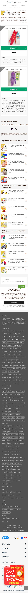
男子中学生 (5, 457)
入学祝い (14, 354)
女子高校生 (22, 457)
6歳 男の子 (16, 437)
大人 (9, 417)
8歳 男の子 (16, 440)
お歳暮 (16, 348)
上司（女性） (5, 414)
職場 (4, 518)
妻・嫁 (16, 394)
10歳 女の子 (22, 443)
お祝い (13, 368)
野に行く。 (11, 528)
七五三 (20, 351)
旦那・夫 (11, 394)
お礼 (9, 368)
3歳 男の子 (5, 434)
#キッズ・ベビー (10, 124)
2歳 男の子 (16, 431)
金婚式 (14, 333)
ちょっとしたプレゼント (7, 374)
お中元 (14, 345)
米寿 (23, 336)
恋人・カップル (5, 394)
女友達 (18, 391)
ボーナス (9, 380)
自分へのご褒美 (16, 371)
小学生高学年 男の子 (6, 454)
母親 (4, 397)
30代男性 (19, 466)
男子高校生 (16, 457)
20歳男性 (9, 463)
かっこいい (5, 495)
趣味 (14, 380)
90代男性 (4, 480)
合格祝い (4, 354)
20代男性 (19, 463)
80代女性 (9, 477)
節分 (4, 342)
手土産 (24, 368)
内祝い (11, 365)
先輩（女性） (16, 405)
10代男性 (21, 460)
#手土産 (3, 124)
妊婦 (23, 417)
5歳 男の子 (5, 437)
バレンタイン (9, 342)
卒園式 (4, 359)
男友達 (13, 391)
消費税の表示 (13, 562)
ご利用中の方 (5, 556)
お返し (4, 368)
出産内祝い (23, 365)
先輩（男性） (9, 405)
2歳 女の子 (22, 431)
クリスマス (11, 348)
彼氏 (4, 391)
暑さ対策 (11, 509)
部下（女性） (18, 408)
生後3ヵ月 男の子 (19, 425)
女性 (15, 480)
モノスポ (5, 528)
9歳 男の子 (5, 443)
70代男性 (4, 477)
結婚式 (10, 333)
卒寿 (4, 339)
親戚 (22, 400)
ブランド (17, 495)
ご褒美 (10, 371)
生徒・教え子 (5, 408)
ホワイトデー (16, 342)
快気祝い (9, 377)
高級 (4, 500)
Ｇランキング (8, 525)
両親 (9, 397)
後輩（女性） (11, 411)
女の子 (4, 483)
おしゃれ (9, 492)
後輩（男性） (5, 411)
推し (18, 420)
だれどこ (14, 525)
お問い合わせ (5, 562)
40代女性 (14, 469)
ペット (19, 380)
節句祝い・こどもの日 (13, 351)
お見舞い (20, 374)
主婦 (18, 417)
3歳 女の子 (10, 434)
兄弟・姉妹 (23, 397)
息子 (13, 397)
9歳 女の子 (10, 443)
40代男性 (19, 469)
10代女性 (16, 460)
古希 (9, 336)
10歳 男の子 (16, 443)
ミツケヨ (21, 528)
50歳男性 (4, 472)
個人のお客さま (6, 544)
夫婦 (13, 417)
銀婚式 (19, 333)
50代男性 (14, 472)
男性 (19, 480)
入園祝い (9, 354)
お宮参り (20, 348)
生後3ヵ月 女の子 (6, 428)
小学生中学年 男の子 (6, 451)
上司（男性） (18, 411)
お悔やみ (19, 377)
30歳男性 (9, 466)
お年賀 (22, 339)
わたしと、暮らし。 (7, 527)
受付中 (4, 5)
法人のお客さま (6, 548)
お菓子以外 (11, 506)
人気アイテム (13, 5)
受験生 (9, 518)
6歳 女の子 (22, 437)
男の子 (9, 483)
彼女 (9, 391)
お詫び (23, 380)
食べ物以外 (17, 506)
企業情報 (4, 552)
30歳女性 (4, 466)
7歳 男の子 (5, 440)
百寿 (13, 339)
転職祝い (19, 359)
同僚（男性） (11, 414)
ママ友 (22, 391)
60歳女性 (19, 472)
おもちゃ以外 (5, 506)
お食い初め (5, 351)
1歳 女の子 (10, 431)
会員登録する (14, 302)
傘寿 (18, 336)
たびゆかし (5, 530)
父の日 (4, 345)
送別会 (9, 362)
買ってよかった (11, 495)
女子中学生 (11, 457)
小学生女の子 (16, 446)
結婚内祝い (17, 365)
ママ (4, 420)
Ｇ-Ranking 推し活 (21, 530)
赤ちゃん (9, 420)
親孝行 (14, 377)
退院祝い (4, 377)
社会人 (18, 518)
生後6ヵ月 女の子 (22, 428)
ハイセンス (14, 492)
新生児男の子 (5, 425)
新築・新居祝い (21, 362)
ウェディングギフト (6, 385)
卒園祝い (19, 354)
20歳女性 (4, 463)
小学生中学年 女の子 (16, 451)
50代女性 (9, 472)
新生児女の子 (11, 425)
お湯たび (19, 525)
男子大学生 (5, 460)
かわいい (19, 492)
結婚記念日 (5, 333)
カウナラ (16, 528)
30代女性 (14, 466)
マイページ (23, 5)
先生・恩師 (23, 405)
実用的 (4, 492)
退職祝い (4, 362)
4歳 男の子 (16, 434)
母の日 (22, 342)
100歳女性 (10, 480)
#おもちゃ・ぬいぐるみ (20, 124)
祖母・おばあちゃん (15, 400)
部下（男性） (11, 408)
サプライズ (5, 371)
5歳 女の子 (10, 437)
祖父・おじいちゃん (6, 400)
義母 (4, 405)
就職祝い (9, 359)
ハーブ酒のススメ (12, 530)
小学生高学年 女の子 (16, 454)
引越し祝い (14, 362)
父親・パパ (22, 394)
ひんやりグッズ (18, 509)
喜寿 (14, 336)
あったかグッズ (5, 509)
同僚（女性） (18, 414)
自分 (23, 420)
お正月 (18, 339)
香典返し (4, 380)
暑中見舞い (9, 345)
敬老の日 (19, 345)
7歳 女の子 (10, 440)
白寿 (9, 339)
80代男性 (14, 477)
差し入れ (15, 374)
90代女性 (19, 477)
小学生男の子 (9, 446)
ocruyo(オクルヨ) (5, 279)
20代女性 (14, 463)
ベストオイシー (20, 527)
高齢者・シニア (5, 521)
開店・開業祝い (5, 365)
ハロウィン (5, 348)
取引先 (4, 417)
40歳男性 (9, 469)
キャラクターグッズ (6, 512)
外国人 (13, 518)
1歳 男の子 (5, 431)
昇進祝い (14, 359)
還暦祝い (4, 336)
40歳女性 (4, 469)
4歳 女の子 (22, 434)
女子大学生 (11, 460)
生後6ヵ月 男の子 (14, 428)
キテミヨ (14, 527)
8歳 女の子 (22, 440)
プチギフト (19, 368)
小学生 (4, 446)
